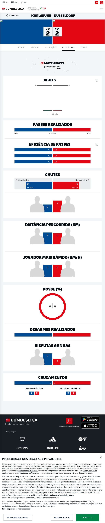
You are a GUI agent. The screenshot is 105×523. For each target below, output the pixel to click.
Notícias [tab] (35, 47)
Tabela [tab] (84, 47)
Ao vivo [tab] (21, 47)
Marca (71, 495)
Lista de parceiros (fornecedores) (16, 509)
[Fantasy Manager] (101, 2)
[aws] (22, 439)
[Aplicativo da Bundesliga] (96, 2)
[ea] (82, 439)
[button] (101, 9)
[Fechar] (101, 457)
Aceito (86, 518)
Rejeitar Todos (61, 518)
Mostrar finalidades (18, 518)
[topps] (82, 448)
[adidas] (52, 439)
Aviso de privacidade (59, 495)
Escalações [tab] (51, 47)
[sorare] (52, 448)
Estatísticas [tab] (68, 47)
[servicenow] (22, 447)
